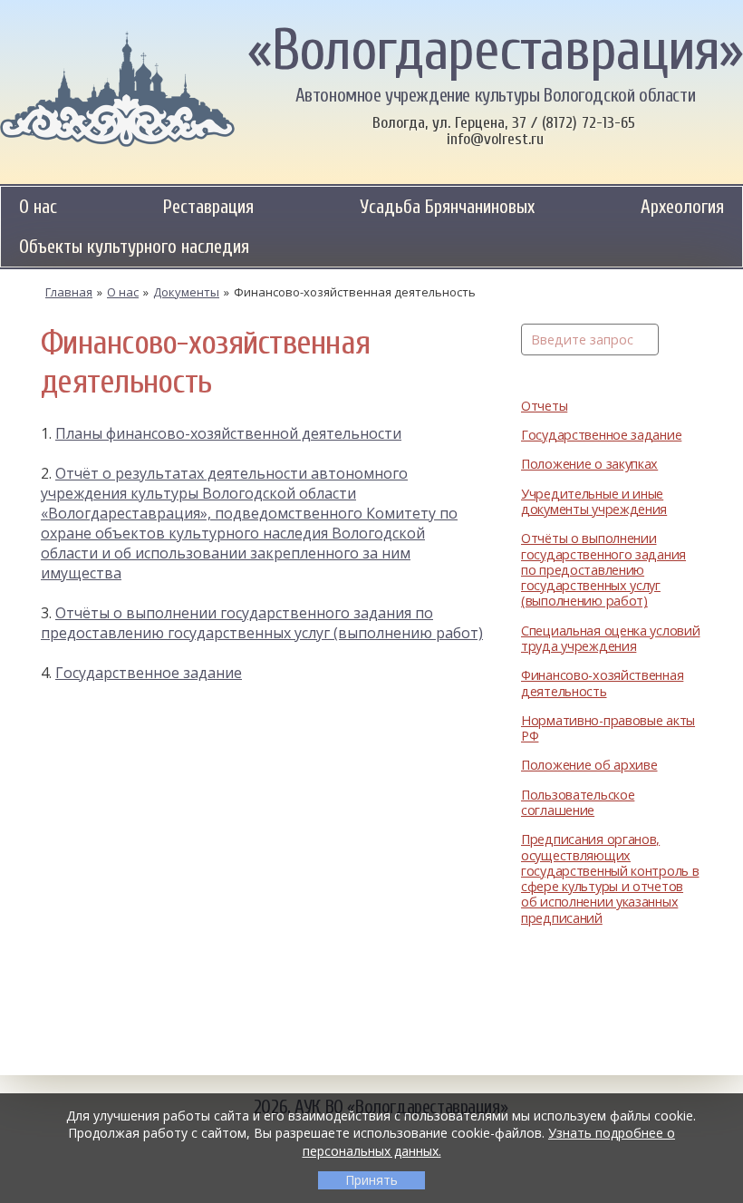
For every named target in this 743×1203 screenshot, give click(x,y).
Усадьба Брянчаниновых (447, 207)
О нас (38, 207)
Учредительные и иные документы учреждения (594, 502)
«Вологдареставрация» (495, 50)
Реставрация (208, 207)
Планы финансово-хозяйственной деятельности (228, 433)
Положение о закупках (589, 463)
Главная (68, 292)
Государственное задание (601, 434)
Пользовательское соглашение (577, 803)
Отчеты (544, 405)
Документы (186, 292)
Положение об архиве (589, 764)
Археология (682, 207)
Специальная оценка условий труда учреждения (610, 639)
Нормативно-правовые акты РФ (608, 728)
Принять (371, 1179)
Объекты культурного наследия (134, 246)
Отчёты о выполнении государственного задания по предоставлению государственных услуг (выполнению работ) (603, 569)
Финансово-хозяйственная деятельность (602, 683)
